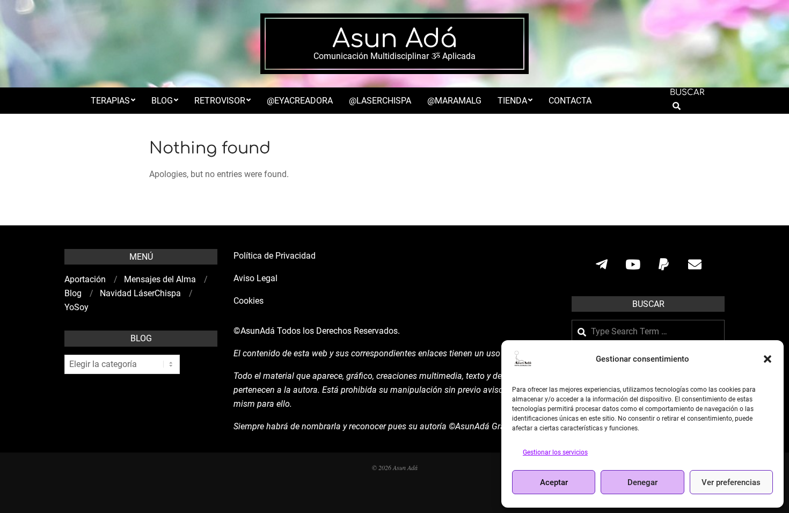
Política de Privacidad (274, 256)
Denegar (642, 482)
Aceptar (554, 482)
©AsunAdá (254, 331)
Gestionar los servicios (555, 452)
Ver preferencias (731, 482)
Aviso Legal (255, 278)
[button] (767, 359)
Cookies (249, 301)
